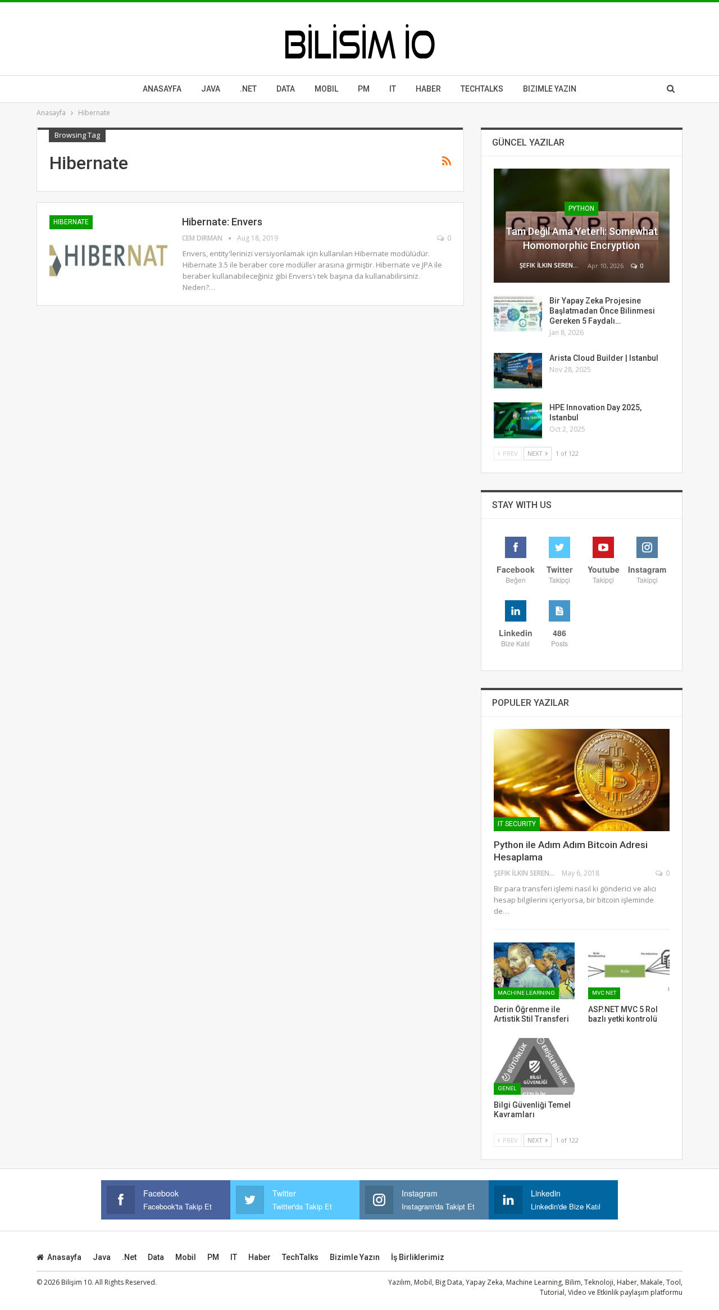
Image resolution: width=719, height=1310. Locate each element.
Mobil (326, 88)
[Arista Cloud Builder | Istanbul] (518, 371)
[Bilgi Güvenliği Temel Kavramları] (534, 1066)
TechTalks (482, 88)
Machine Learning (526, 993)
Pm (364, 88)
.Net (248, 88)
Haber (428, 88)
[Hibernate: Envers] (108, 253)
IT (392, 88)
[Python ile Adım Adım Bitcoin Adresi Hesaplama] (582, 780)
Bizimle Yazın (549, 88)
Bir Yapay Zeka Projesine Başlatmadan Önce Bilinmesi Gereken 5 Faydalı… (602, 310)
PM (213, 1257)
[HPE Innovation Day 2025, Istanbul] (518, 420)
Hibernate (71, 222)
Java (210, 88)
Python (581, 208)
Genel (507, 1088)
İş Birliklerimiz (417, 1257)
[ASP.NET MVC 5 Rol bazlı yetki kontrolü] (629, 970)
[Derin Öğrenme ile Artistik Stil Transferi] (534, 970)
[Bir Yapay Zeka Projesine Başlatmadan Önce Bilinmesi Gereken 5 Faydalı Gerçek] (518, 314)
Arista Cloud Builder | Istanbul (603, 357)
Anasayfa (162, 88)
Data (285, 88)
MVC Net (604, 993)
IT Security (517, 824)
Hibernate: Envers (222, 222)
